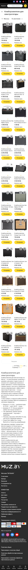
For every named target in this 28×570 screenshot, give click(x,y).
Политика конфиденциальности (11, 511)
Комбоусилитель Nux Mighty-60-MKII (20, 206)
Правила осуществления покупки (11, 509)
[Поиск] (9, 6)
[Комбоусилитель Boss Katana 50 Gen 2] (20, 112)
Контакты (4, 486)
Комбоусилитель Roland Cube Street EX (19, 178)
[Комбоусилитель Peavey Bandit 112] (7, 224)
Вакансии (4, 481)
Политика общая (6, 547)
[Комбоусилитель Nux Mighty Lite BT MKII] (20, 309)
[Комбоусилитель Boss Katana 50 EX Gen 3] (20, 140)
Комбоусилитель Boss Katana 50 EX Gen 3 (19, 150)
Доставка (4, 495)
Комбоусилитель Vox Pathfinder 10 (20, 346)
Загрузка (14, 361)
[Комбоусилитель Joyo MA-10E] (20, 28)
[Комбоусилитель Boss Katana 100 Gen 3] (7, 196)
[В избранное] (7, 23)
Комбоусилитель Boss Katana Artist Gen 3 (6, 65)
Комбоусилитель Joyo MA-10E (19, 37)
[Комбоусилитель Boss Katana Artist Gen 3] (7, 56)
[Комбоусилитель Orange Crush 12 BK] (20, 224)
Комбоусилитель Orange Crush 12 (6, 318)
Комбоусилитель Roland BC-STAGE (19, 290)
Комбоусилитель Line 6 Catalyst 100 (20, 262)
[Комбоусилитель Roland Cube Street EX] (20, 168)
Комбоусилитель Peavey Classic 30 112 (7, 290)
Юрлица (3, 516)
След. (21, 366)
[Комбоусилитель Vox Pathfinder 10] (20, 337)
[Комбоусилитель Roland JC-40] (7, 84)
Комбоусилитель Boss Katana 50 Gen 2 (20, 121)
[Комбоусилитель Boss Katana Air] (7, 168)
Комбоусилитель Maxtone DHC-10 (19, 93)
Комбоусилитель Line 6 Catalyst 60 (7, 262)
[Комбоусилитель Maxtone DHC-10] (20, 84)
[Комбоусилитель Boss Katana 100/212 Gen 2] (7, 140)
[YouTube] (23, 2)
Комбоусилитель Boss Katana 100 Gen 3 (7, 206)
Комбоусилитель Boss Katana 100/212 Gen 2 (7, 150)
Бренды (3, 478)
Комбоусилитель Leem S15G (6, 37)
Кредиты (4, 497)
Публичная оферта (6, 514)
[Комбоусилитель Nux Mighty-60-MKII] (20, 196)
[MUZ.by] (3, 6)
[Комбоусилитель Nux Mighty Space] (7, 112)
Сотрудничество (6, 483)
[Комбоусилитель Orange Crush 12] (7, 309)
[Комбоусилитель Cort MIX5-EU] (7, 337)
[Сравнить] (11, 23)
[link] (2, 12)
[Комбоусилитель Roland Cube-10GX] (20, 56)
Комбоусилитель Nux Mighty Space (7, 121)
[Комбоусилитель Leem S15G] (7, 28)
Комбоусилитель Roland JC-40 (6, 93)
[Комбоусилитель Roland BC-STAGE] (20, 281)
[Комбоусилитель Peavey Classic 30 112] (7, 281)
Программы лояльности (8, 504)
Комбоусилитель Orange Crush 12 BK (19, 234)
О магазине (4, 476)
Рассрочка (4, 500)
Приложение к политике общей (10, 550)
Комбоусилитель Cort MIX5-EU (6, 346)
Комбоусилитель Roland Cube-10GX (19, 65)
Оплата (3, 492)
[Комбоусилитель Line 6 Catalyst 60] (7, 253)
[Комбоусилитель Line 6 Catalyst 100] (20, 253)
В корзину (7, 45)
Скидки (3, 502)
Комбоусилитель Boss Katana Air (6, 178)
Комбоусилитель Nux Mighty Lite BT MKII (20, 318)
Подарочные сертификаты (9, 507)
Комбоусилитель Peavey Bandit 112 (6, 234)
